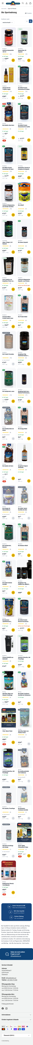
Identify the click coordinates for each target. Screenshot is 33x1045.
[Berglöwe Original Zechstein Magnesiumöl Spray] (24, 452)
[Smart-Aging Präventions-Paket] (24, 832)
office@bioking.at (16, 956)
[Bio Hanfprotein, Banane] (8, 532)
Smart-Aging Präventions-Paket (23, 846)
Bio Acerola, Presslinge (8, 808)
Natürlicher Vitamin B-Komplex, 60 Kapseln (24, 168)
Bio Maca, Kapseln (23, 242)
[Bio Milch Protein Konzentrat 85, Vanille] (24, 112)
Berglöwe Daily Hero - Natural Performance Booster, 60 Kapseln (24, 393)
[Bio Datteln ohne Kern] (8, 112)
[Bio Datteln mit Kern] (8, 452)
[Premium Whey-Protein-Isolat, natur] (8, 303)
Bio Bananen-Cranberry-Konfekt (23, 809)
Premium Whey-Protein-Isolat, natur (7, 317)
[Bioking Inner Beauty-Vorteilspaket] (8, 870)
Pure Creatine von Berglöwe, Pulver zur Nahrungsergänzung (7, 281)
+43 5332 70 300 (12, 980)
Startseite (3, 8)
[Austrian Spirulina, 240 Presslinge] (8, 758)
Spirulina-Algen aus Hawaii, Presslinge (7, 694)
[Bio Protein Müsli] (24, 303)
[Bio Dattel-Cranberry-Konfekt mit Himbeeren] (24, 680)
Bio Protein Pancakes (8, 354)
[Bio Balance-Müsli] (24, 532)
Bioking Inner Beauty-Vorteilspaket (8, 884)
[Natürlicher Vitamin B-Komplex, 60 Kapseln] (24, 154)
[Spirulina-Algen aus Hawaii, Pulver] (24, 717)
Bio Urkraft (21, 205)
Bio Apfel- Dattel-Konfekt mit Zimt (22, 509)
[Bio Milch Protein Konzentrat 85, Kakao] (24, 74)
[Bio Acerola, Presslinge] (8, 795)
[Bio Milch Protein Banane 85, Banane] (24, 606)
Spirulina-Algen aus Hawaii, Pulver (23, 731)
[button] (30, 3)
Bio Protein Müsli (22, 316)
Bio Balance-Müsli (23, 545)
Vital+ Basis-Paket (7, 731)
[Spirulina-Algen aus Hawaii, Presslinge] (8, 680)
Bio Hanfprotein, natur (8, 391)
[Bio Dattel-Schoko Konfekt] (8, 569)
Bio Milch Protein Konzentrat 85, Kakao (24, 88)
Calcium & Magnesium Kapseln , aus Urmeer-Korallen (24, 281)
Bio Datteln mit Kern (7, 466)
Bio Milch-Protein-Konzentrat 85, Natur (8, 168)
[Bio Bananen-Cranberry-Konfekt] (24, 795)
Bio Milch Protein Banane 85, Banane (23, 620)
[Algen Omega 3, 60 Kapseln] (8, 229)
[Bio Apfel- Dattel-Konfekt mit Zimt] (24, 495)
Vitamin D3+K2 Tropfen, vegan (6, 88)
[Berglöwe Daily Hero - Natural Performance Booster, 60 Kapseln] (24, 378)
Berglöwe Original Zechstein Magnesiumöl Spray (23, 467)
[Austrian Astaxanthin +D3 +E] (8, 37)
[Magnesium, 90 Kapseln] (24, 37)
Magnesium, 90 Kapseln (22, 51)
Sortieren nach (5, 19)
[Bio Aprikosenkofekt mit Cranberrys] (24, 758)
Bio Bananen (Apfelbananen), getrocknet (6, 621)
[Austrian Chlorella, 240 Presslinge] (24, 644)
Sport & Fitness (12, 8)
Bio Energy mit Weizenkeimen (6, 509)
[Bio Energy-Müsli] (24, 415)
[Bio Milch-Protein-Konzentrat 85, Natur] (8, 154)
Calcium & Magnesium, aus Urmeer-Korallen (8, 205)
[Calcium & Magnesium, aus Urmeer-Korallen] (8, 192)
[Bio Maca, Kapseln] (24, 229)
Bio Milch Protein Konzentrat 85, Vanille (24, 126)
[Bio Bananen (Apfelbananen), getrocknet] (8, 606)
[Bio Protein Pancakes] (8, 341)
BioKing (7, 1040)
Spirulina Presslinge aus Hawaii (7, 846)
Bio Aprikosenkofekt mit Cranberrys (23, 772)
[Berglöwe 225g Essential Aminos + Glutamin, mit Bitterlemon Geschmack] (24, 341)
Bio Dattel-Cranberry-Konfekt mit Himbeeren (24, 694)
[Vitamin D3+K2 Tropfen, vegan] (8, 74)
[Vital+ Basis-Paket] (8, 717)
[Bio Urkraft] (24, 192)
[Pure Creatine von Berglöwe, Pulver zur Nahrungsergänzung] (8, 266)
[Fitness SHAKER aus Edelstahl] (8, 644)
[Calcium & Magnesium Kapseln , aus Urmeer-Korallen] (24, 266)
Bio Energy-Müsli (22, 428)
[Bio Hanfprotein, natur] (8, 378)
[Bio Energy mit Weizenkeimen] (8, 495)
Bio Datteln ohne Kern (8, 125)
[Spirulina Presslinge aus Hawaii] (8, 832)
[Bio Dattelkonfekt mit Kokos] (8, 415)
